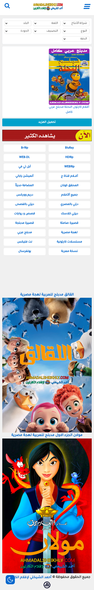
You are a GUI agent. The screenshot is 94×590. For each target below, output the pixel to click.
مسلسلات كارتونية (69, 242)
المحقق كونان (69, 185)
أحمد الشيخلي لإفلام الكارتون (29, 577)
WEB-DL (24, 157)
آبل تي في (24, 166)
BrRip (24, 148)
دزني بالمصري (69, 204)
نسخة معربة (69, 251)
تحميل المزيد (47, 122)
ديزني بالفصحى (24, 204)
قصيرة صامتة (69, 223)
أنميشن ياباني (25, 176)
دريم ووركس (24, 195)
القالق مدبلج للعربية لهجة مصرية (47, 295)
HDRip (69, 157)
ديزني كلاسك (69, 213)
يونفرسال (24, 251)
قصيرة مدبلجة (24, 223)
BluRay (69, 148)
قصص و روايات (24, 213)
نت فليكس (24, 242)
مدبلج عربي (24, 232)
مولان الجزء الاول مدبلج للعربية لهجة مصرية (47, 435)
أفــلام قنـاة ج (69, 176)
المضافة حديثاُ (24, 185)
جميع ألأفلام (69, 195)
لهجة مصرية (69, 232)
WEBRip (69, 166)
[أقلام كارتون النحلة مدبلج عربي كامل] (69, 77)
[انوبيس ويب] (47, 585)
